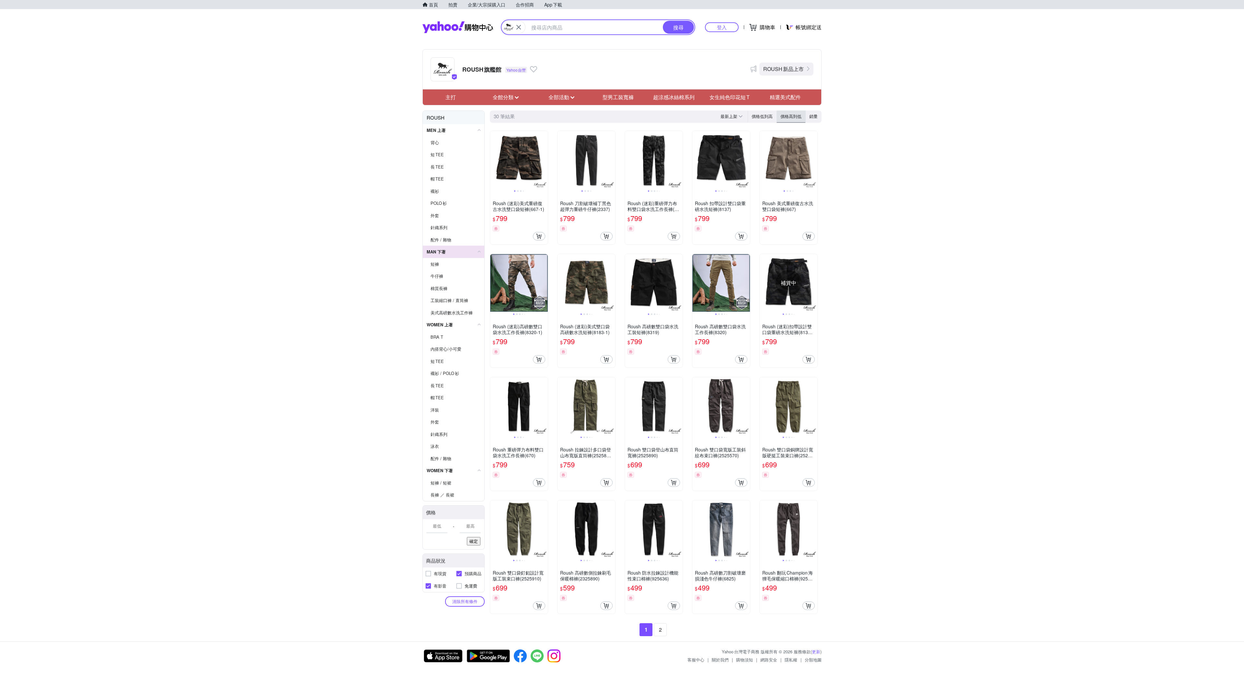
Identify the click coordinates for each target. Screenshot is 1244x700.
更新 (816, 651)
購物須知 (744, 660)
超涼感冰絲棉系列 (674, 97)
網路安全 (768, 660)
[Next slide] (543, 160)
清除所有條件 (465, 601)
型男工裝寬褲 (618, 97)
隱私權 (791, 660)
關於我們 (720, 660)
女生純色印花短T (729, 97)
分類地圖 (813, 660)
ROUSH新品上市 (783, 69)
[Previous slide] (494, 160)
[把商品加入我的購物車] (539, 236)
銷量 (813, 116)
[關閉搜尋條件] (519, 27)
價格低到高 (762, 116)
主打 (450, 97)
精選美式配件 (785, 97)
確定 (473, 541)
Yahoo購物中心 (457, 27)
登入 (722, 27)
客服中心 (695, 660)
